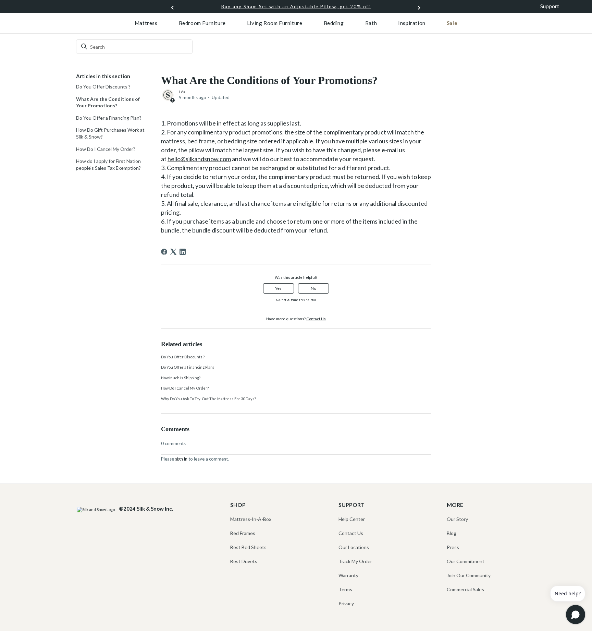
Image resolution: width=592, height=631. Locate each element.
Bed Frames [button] (242, 533)
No (313, 288)
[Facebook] (164, 252)
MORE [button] (455, 504)
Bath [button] (371, 23)
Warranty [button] (348, 575)
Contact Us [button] (350, 533)
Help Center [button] (351, 519)
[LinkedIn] (183, 252)
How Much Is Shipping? (180, 378)
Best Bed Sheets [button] (248, 547)
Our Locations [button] (353, 547)
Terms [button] (345, 589)
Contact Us (316, 319)
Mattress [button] (146, 23)
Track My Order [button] (355, 561)
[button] (419, 6)
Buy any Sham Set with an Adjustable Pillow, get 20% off (296, 6)
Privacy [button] (346, 603)
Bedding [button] (334, 23)
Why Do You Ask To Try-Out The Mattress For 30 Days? (208, 398)
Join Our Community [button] (469, 575)
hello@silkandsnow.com (199, 159)
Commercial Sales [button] (465, 589)
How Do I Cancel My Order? (105, 149)
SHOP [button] (238, 504)
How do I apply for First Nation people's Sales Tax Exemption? (108, 164)
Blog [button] (451, 533)
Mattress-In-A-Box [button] (250, 519)
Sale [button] (452, 23)
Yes (278, 288)
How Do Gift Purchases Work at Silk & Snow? (110, 133)
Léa (182, 92)
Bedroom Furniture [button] (202, 23)
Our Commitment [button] (465, 561)
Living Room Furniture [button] (275, 23)
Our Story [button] (457, 519)
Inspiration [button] (412, 23)
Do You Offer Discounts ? (103, 87)
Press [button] (453, 547)
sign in (181, 459)
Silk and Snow (101, 26)
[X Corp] (173, 252)
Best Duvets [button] (243, 561)
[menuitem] (146, 23)
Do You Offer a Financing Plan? (108, 118)
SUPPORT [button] (351, 504)
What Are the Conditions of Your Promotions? (108, 102)
